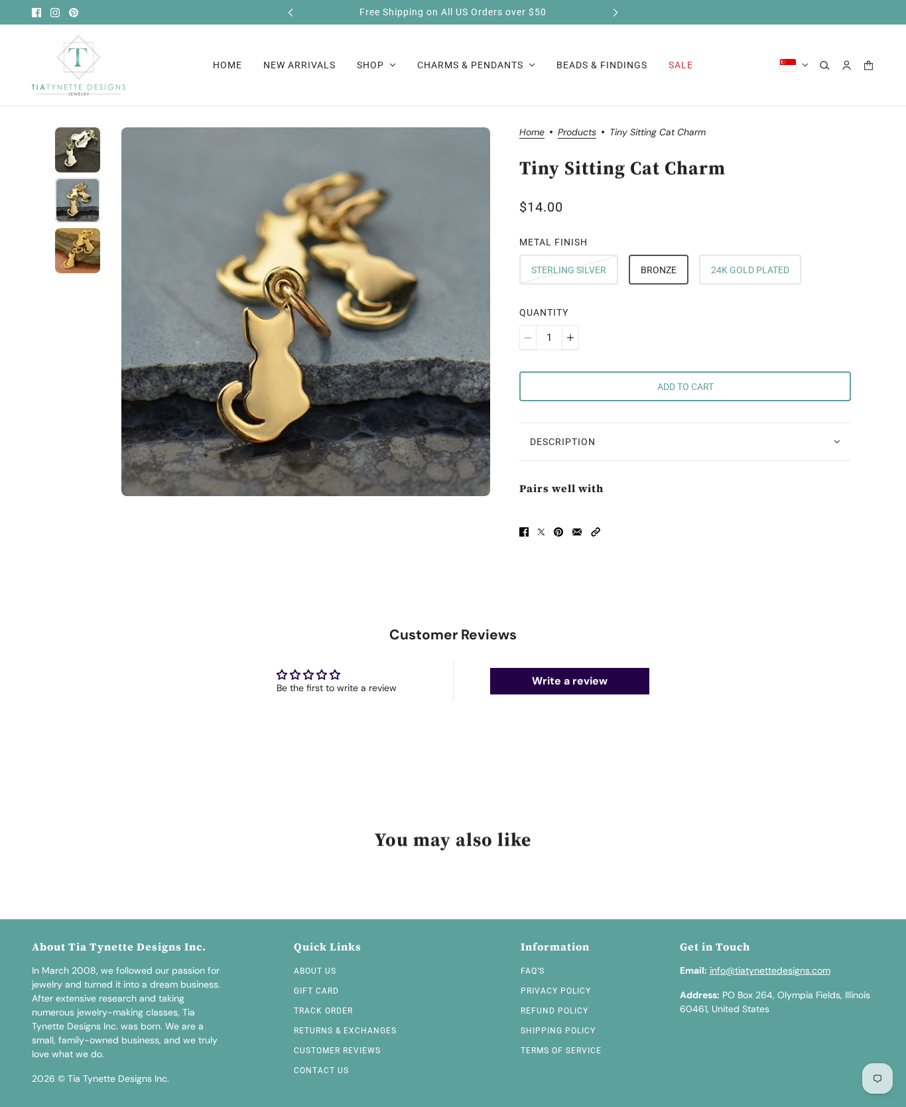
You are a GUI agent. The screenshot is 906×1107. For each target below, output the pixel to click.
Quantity (543, 312)
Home (532, 132)
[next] (615, 12)
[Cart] (868, 65)
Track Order (323, 1010)
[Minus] (528, 337)
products (577, 132)
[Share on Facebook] (524, 532)
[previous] (290, 12)
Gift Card (316, 991)
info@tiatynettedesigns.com (770, 970)
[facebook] (36, 12)
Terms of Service (561, 1050)
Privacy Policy (556, 991)
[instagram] (55, 12)
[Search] (824, 65)
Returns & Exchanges (345, 1030)
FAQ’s (533, 971)
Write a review (570, 681)
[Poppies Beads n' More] (78, 65)
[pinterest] (73, 12)
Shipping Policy (558, 1030)
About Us (315, 971)
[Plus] (570, 337)
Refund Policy (554, 1010)
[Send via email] (577, 532)
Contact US (321, 1070)
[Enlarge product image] (305, 311)
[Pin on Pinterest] (558, 532)
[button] (595, 532)
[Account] (846, 65)
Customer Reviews (337, 1050)
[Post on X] (541, 532)
